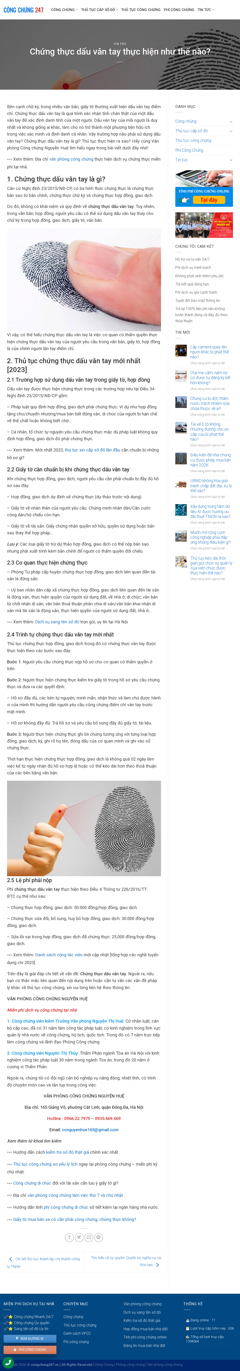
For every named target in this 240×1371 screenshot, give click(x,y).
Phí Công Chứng (179, 10)
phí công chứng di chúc (66, 1207)
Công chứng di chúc (32, 1183)
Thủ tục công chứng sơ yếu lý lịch (45, 1164)
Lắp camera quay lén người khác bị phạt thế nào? (209, 352)
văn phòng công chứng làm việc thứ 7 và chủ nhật (75, 1195)
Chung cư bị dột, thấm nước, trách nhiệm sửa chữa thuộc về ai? (209, 403)
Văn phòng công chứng (142, 1304)
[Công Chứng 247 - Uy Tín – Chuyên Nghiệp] (24, 10)
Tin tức (204, 10)
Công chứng (63, 10)
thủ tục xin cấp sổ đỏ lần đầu (93, 449)
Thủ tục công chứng (141, 10)
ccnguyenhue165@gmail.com (90, 1129)
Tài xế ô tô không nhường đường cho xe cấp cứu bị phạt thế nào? (209, 431)
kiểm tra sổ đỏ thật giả (67, 1152)
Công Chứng (104, 1365)
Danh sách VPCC (77, 1333)
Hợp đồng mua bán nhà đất (146, 1329)
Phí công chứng (32, 1350)
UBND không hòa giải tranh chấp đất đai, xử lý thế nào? (211, 485)
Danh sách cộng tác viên (58, 954)
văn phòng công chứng (71, 159)
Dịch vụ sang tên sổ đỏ (57, 621)
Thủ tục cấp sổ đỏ (98, 10)
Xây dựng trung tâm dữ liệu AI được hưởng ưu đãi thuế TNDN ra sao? (210, 511)
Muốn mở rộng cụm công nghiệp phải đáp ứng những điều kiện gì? (210, 537)
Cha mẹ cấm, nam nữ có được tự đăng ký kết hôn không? (210, 377)
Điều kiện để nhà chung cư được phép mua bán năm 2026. (210, 460)
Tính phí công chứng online (145, 1337)
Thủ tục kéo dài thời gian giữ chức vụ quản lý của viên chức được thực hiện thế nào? (211, 565)
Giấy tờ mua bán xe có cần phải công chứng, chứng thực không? (74, 1219)
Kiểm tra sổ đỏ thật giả (142, 1320)
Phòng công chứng (130, 1365)
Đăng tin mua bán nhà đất (144, 1345)
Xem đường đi (31, 1339)
